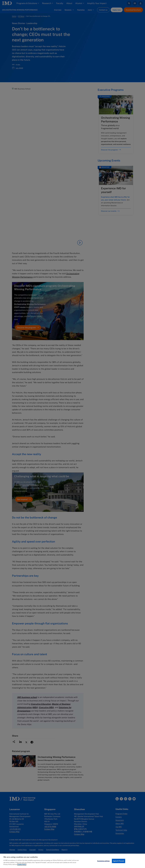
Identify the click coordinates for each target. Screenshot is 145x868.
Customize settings (103, 861)
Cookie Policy (22, 864)
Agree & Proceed (118, 861)
